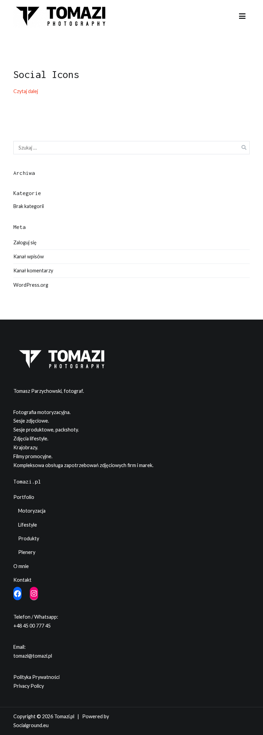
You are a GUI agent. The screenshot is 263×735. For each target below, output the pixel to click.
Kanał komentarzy (33, 270)
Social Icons (46, 74)
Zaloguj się (25, 242)
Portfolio (23, 497)
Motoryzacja (32, 511)
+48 (18, 626)
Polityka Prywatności (36, 677)
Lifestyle (27, 525)
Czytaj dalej (25, 91)
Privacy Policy (28, 686)
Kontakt (22, 580)
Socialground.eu (31, 725)
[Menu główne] (242, 16)
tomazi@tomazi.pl (32, 656)
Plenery (26, 552)
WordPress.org (30, 285)
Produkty (28, 538)
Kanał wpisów (28, 256)
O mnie (21, 566)
